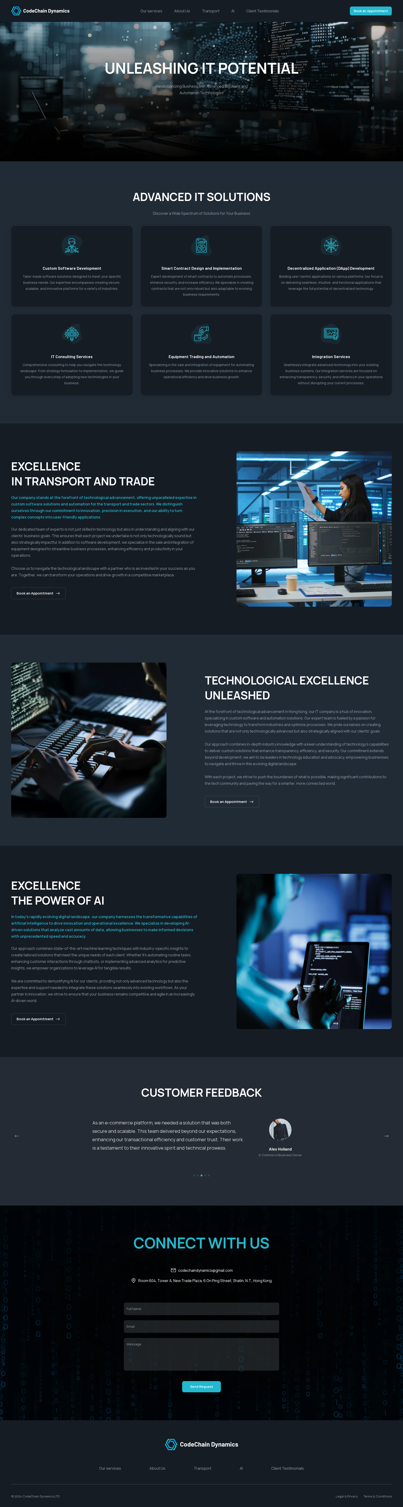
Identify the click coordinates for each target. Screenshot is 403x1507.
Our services (151, 11)
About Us (182, 11)
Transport (211, 11)
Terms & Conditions (378, 1499)
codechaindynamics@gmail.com (205, 1273)
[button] (386, 1136)
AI (233, 11)
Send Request (201, 1389)
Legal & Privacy (347, 1499)
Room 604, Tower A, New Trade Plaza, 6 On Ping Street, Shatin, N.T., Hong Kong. (205, 1283)
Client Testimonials (262, 11)
